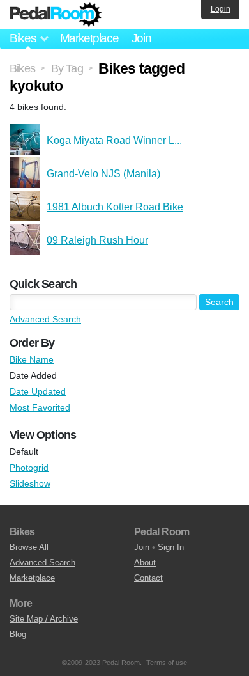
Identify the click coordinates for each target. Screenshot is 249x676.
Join (141, 38)
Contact (148, 578)
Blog (18, 634)
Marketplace (89, 38)
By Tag (67, 68)
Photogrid (29, 467)
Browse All (29, 547)
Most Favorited (40, 407)
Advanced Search (45, 319)
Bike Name (32, 359)
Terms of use (166, 662)
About (145, 562)
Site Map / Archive (44, 619)
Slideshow (30, 483)
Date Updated (38, 391)
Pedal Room (56, 15)
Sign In (171, 547)
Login (220, 8)
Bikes (22, 68)
